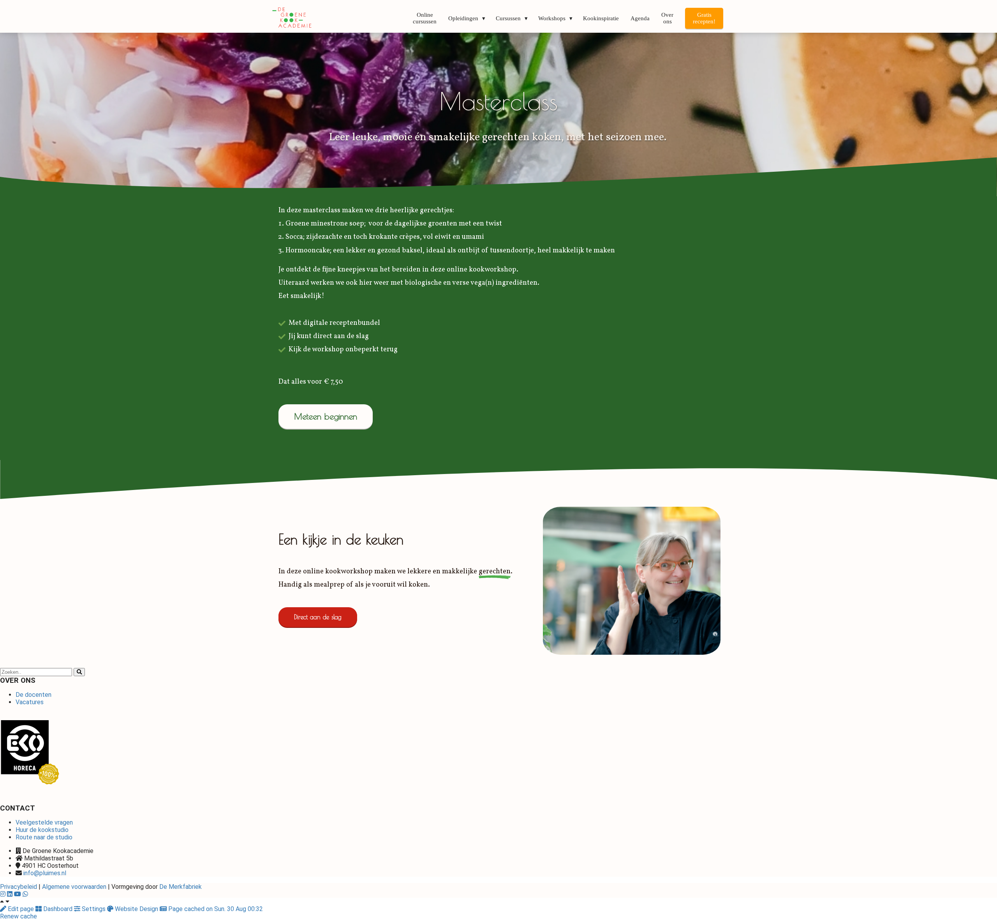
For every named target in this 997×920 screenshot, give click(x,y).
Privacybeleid (18, 886)
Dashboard (58, 909)
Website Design (136, 909)
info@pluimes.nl (44, 873)
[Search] (79, 672)
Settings (93, 909)
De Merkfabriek (180, 886)
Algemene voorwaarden (74, 886)
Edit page (20, 909)
